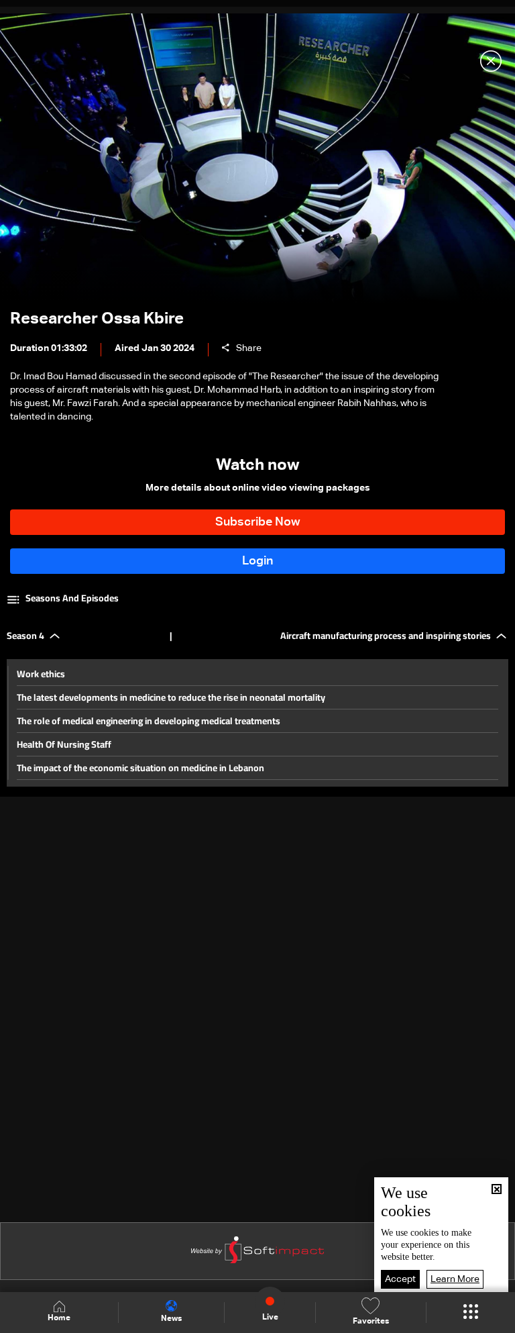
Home (59, 1318)
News (171, 1319)
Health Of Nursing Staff (64, 744)
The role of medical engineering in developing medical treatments (148, 721)
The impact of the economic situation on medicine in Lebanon (140, 768)
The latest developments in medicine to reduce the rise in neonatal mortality (171, 697)
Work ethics (41, 674)
